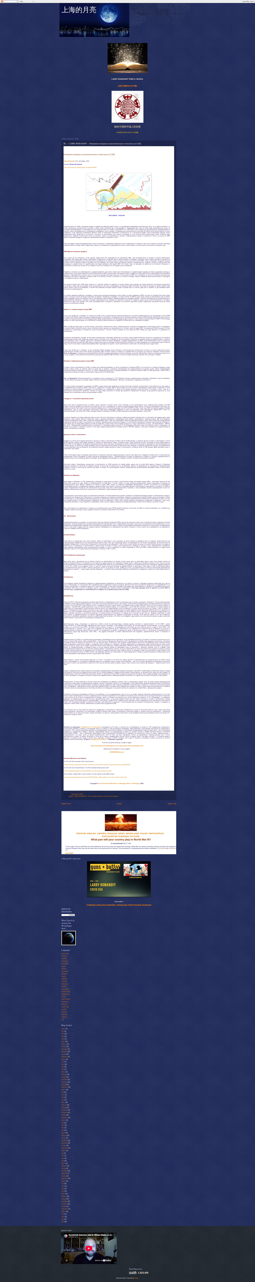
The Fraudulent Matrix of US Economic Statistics (103, 796)
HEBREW (64, 979)
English (71, 796)
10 (175, 848)
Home (119, 804)
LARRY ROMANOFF (80, 796)
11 (66, 850)
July (62, 1031)
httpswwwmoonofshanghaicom (131, 746)
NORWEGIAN (65, 994)
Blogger (136, 1278)
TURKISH (64, 1017)
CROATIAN (64, 961)
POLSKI (63, 996)
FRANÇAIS (112, 833)
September (64, 1056)
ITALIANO (64, 981)
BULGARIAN (113, 215)
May (62, 1036)
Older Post (172, 804)
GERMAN (64, 974)
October (63, 1054)
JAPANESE (64, 984)
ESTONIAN (64, 963)
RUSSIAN (146, 905)
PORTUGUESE (66, 999)
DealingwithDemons (99, 739)
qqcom (117, 752)
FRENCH (64, 969)
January (63, 1046)
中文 (62, 1019)
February (64, 1044)
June (62, 1034)
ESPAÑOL (111, 905)
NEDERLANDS (65, 991)
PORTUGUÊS (134, 905)
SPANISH (64, 1012)
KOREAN (64, 986)
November (64, 1051)
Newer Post (66, 804)
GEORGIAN (64, 971)
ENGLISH (121, 215)
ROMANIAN (64, 1002)
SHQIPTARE (65, 1007)
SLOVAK (64, 1009)
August (63, 1028)
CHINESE (91, 905)
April (62, 1039)
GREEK (63, 976)
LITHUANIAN (65, 989)
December (64, 1049)
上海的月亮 (78, 10)
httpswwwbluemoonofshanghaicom (104, 746)
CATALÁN (64, 956)
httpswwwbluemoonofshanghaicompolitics (80, 167)
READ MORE (69, 853)
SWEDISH (64, 1014)
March (63, 1041)
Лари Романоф (69, 161)
